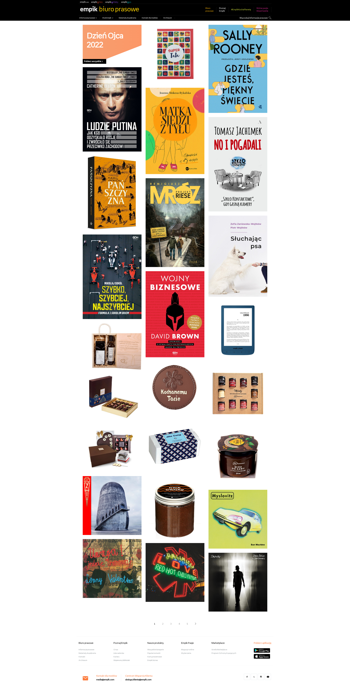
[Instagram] (261, 677)
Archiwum (167, 18)
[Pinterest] (268, 677)
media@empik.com (105, 680)
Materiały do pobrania (127, 18)
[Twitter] (254, 677)
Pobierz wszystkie (92, 61)
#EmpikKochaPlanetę (241, 10)
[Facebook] (247, 677)
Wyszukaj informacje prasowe (254, 18)
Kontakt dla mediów (150, 18)
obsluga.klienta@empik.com (138, 680)
